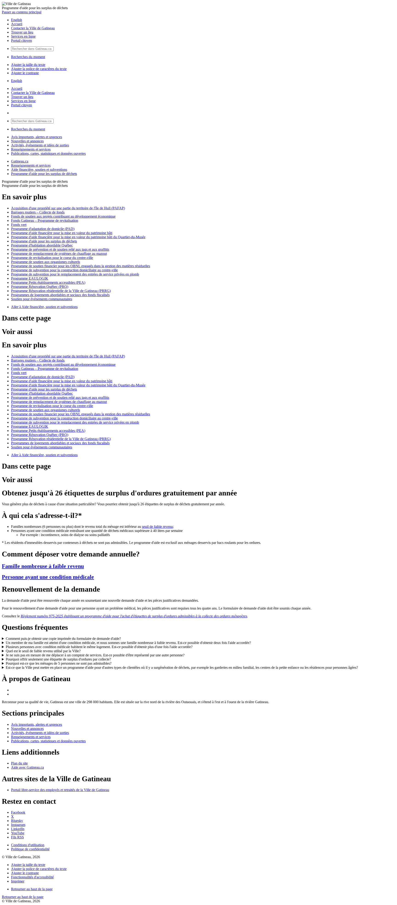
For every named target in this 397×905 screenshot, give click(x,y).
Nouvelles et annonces (27, 141)
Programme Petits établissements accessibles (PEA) (48, 282)
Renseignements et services (31, 149)
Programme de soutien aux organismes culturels (45, 262)
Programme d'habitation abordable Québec (42, 245)
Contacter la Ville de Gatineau (33, 28)
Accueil (16, 24)
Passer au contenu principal (21, 12)
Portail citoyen (21, 40)
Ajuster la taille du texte (28, 65)
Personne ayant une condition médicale (48, 577)
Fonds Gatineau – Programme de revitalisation (44, 220)
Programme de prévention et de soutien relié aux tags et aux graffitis (60, 249)
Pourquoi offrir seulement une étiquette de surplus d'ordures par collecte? (58, 659)
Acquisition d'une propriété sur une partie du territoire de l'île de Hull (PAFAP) (68, 208)
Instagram (18, 825)
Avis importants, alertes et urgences (36, 137)
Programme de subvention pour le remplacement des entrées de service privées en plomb (75, 274)
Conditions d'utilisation (27, 845)
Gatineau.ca (19, 161)
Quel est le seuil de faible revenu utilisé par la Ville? (43, 651)
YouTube (17, 833)
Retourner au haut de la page (32, 889)
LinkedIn (17, 829)
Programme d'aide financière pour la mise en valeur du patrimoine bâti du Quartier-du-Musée (78, 237)
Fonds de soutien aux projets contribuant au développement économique (63, 216)
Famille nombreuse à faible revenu (43, 566)
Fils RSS (17, 837)
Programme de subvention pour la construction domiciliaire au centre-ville (64, 270)
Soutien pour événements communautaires (41, 299)
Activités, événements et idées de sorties (40, 145)
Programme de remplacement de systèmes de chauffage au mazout (59, 254)
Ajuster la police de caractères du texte (39, 69)
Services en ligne (23, 36)
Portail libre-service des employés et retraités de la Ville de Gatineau (60, 790)
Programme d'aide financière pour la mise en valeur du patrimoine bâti (61, 233)
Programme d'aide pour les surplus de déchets (44, 174)
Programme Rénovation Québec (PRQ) (39, 287)
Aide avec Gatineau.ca (27, 767)
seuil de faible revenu (157, 526)
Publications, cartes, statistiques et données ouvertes (48, 153)
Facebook (18, 812)
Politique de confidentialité (30, 849)
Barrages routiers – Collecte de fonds (38, 212)
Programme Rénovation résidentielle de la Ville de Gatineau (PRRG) (61, 291)
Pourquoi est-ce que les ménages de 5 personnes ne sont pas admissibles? (58, 663)
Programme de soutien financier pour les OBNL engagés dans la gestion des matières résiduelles (80, 266)
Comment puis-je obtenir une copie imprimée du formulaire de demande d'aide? (63, 639)
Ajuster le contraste (25, 73)
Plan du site (19, 763)
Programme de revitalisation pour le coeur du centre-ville (52, 258)
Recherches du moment (28, 57)
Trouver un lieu (22, 32)
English (16, 20)
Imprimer (17, 881)
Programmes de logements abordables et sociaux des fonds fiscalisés (60, 295)
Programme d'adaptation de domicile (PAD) (42, 229)
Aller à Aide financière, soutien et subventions (44, 307)
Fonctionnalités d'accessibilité (32, 877)
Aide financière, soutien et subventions (39, 169)
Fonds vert (18, 225)
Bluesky (17, 821)
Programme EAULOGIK (29, 278)
